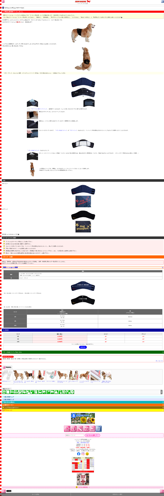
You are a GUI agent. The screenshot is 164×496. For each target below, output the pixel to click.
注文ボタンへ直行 (117, 494)
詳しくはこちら (159, 360)
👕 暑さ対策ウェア (8, 397)
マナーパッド (73, 130)
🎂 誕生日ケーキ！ (8, 405)
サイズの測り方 (10, 267)
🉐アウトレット (7, 410)
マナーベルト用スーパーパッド (39, 109)
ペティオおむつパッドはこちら (12, 352)
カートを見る (35, 494)
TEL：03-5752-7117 (83, 442)
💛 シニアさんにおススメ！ (10, 407)
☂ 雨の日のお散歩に (8, 402)
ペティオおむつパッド (61, 130)
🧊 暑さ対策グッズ (8, 399)
